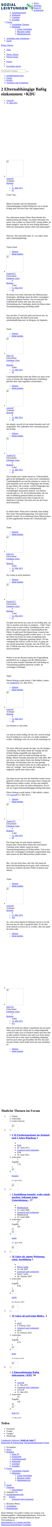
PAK (19, 1145)
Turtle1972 (14, 683)
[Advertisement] (26, 132)
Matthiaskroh (22, 1208)
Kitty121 (15, 1413)
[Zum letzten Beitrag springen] (14, 1171)
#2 (13, 290)
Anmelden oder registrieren (17, 38)
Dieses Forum (12, 57)
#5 (13, 472)
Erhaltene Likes (13, 278)
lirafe (14, 1354)
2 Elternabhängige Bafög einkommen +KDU (25, 1374)
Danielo (15, 1176)
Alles (8, 50)
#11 (13, 1023)
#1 (13, 190)
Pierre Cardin (22, 1267)
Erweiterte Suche (13, 66)
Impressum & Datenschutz (12, 1443)
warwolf (9, 100)
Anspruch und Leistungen (28, 1150)
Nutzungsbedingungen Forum (36, 1443)
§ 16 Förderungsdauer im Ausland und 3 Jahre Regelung (30, 1136)
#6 (13, 570)
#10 (13, 917)
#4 (13, 420)
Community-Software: (18, 1440)
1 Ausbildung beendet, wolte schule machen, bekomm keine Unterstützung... (31, 1197)
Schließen (27, 1525)
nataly (14, 1238)
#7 (13, 618)
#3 (13, 372)
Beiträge (9, 183)
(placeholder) (17, 1490)
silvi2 (19, 1323)
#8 (13, 721)
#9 (13, 838)
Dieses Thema (7, 45)
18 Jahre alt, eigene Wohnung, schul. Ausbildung (28, 1258)
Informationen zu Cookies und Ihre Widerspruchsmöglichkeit (16, 1523)
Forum (9, 61)
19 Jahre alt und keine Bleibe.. (28, 1316)
